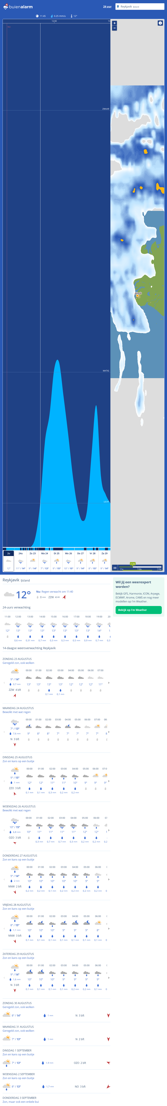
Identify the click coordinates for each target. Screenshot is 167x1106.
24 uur (107, 6)
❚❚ (115, 567)
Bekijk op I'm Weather (132, 610)
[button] (137, 296)
